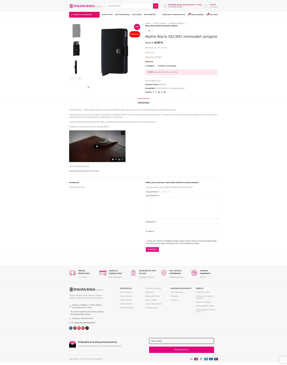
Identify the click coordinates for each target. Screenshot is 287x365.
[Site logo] (86, 6)
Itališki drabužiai (126, 300)
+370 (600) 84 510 (175, 7)
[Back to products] (149, 30)
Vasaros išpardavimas (153, 304)
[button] (72, 78)
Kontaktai (174, 300)
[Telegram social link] (164, 92)
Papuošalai (149, 292)
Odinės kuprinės (126, 296)
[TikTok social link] (87, 328)
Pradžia (148, 23)
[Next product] (152, 30)
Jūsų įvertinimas (152, 192)
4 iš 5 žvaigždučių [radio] (167, 192)
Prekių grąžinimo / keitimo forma (206, 311)
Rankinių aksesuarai (152, 296)
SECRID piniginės (159, 23)
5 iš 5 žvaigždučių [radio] (169, 192)
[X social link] (156, 92)
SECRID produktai (126, 308)
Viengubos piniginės (176, 23)
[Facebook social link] (153, 92)
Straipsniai (174, 296)
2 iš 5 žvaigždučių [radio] (164, 192)
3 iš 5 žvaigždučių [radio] (165, 192)
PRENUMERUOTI (181, 350)
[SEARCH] (155, 6)
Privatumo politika (202, 292)
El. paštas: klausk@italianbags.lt (83, 323)
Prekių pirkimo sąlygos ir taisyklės (205, 297)
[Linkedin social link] (162, 92)
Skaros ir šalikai (151, 300)
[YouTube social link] (79, 328)
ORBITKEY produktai (153, 288)
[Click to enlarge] (88, 87)
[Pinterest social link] (159, 92)
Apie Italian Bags (177, 292)
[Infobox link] (82, 273)
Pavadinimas (151, 222)
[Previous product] (146, 30)
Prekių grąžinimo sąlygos (205, 306)
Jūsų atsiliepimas (153, 195)
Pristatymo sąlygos (203, 302)
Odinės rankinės (126, 292)
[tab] (143, 101)
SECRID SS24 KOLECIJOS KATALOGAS (84, 171)
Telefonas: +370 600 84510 (82, 318)
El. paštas (150, 231)
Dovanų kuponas (151, 308)
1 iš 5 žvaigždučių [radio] (162, 192)
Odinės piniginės (126, 304)
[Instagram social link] (75, 328)
